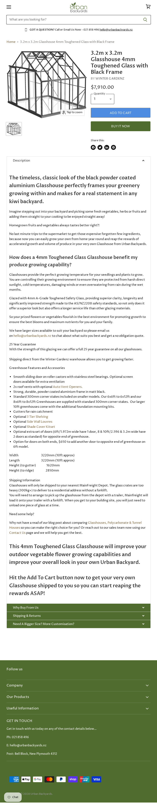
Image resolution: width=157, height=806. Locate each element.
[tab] (79, 160)
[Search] (145, 19)
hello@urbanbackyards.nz (116, 30)
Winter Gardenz (109, 78)
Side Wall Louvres (39, 422)
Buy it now (120, 126)
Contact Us (17, 533)
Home (11, 42)
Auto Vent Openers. (68, 387)
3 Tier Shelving (37, 417)
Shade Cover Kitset (41, 427)
